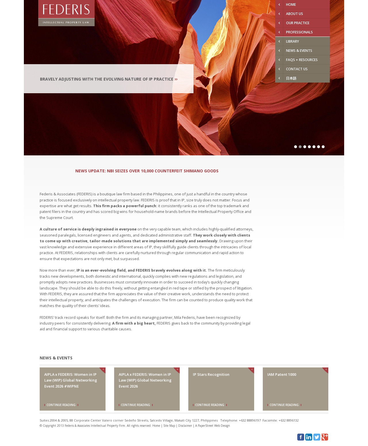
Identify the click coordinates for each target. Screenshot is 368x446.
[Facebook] (300, 437)
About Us (294, 13)
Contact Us (297, 68)
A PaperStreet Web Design (212, 426)
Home (291, 4)
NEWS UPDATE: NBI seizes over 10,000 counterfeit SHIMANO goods (146, 171)
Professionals (299, 32)
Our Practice (297, 22)
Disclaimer (185, 426)
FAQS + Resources (302, 59)
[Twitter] (316, 437)
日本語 (291, 78)
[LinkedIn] (308, 437)
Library (292, 41)
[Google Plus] (324, 437)
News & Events (299, 50)
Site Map (169, 426)
